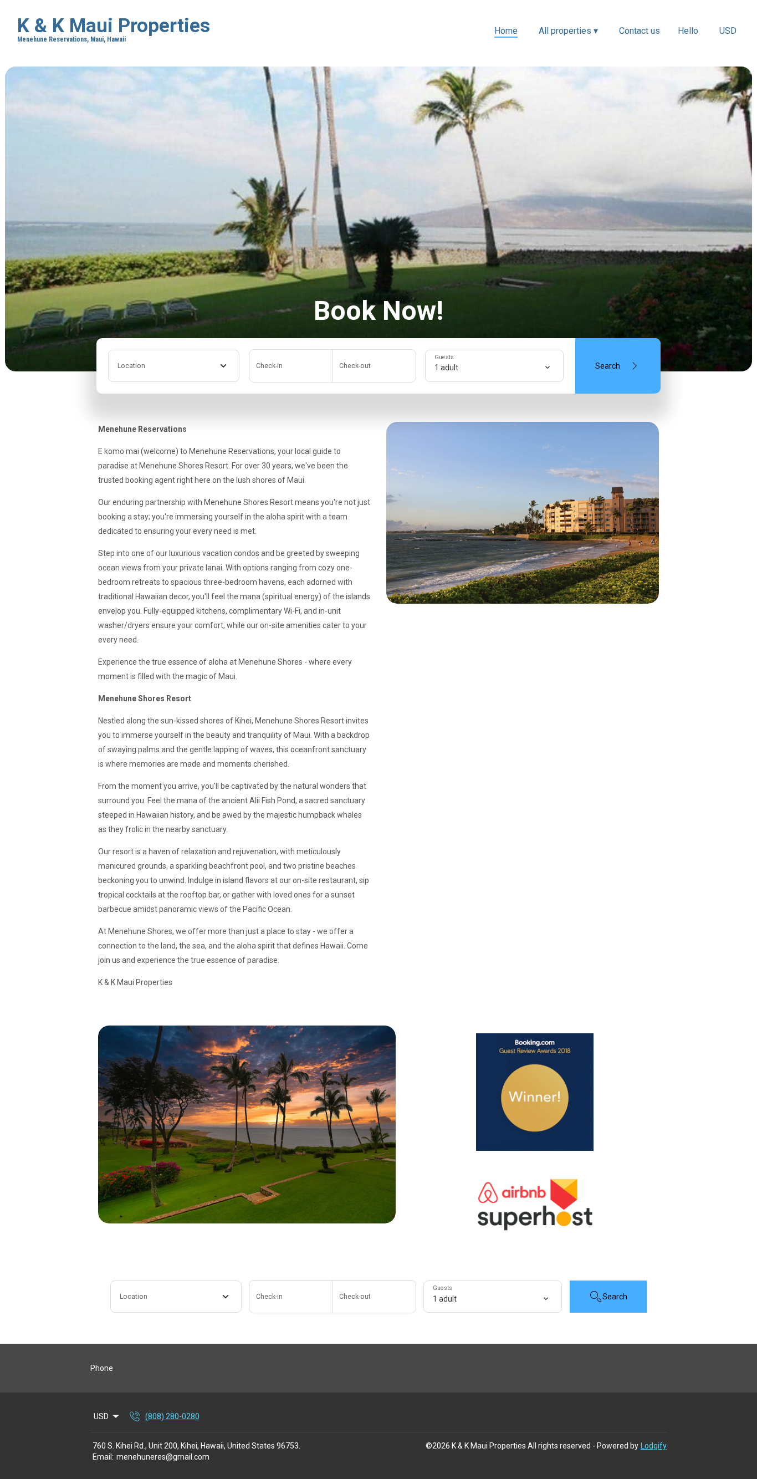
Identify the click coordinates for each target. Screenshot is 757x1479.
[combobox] (173, 366)
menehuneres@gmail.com (162, 1456)
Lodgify (654, 1445)
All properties (568, 31)
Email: (103, 1456)
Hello (688, 31)
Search (607, 365)
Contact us (639, 31)
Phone (101, 1368)
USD (727, 31)
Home (506, 31)
